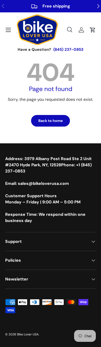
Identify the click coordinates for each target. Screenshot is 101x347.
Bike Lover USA (28, 334)
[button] (92, 30)
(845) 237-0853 (68, 49)
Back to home (50, 120)
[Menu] (8, 30)
